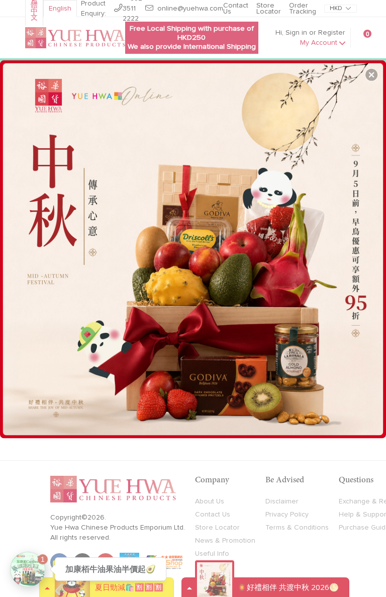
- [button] (194, 245)
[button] (371, 75)
